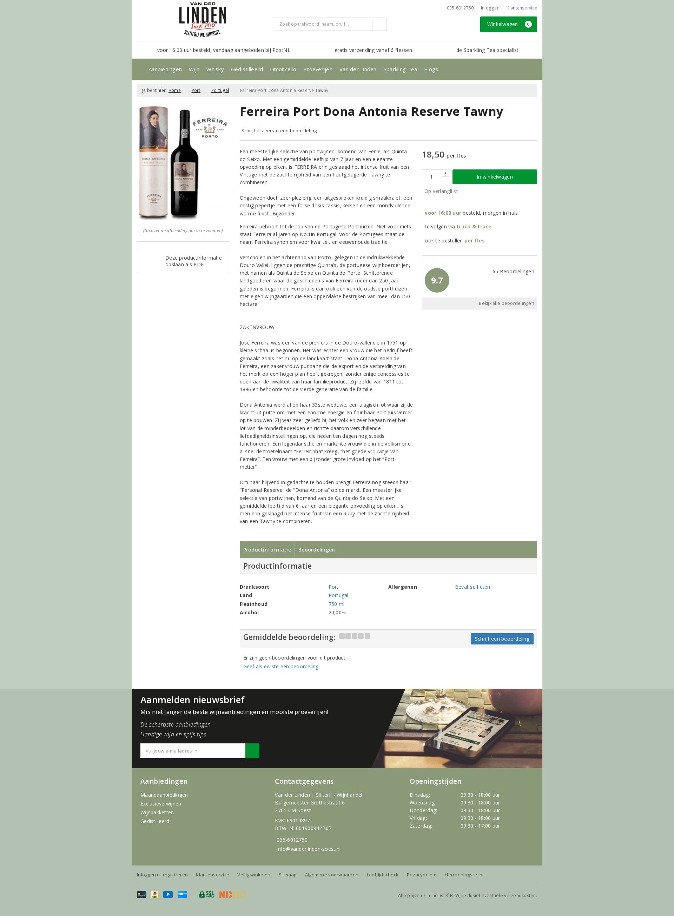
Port (196, 90)
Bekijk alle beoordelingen (506, 303)
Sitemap (288, 874)
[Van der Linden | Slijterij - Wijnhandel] (202, 19)
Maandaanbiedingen (164, 794)
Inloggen (490, 8)
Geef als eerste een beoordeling (281, 666)
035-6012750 (292, 839)
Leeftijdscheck (383, 874)
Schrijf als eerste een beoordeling (279, 130)
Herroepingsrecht (464, 874)
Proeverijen (317, 69)
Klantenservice (522, 8)
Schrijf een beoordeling (502, 638)
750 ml (337, 604)
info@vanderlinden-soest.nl (309, 848)
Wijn (194, 69)
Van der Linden (358, 69)
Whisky (215, 69)
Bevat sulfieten (472, 586)
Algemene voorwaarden (331, 874)
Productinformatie (267, 549)
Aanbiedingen (165, 69)
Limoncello (283, 69)
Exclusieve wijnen (160, 803)
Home (174, 90)
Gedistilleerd (247, 69)
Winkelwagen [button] (508, 24)
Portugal (220, 90)
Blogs (431, 69)
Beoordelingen (316, 549)
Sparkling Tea (400, 69)
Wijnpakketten (157, 812)
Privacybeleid (422, 874)
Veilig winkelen (253, 874)
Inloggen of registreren (162, 874)
